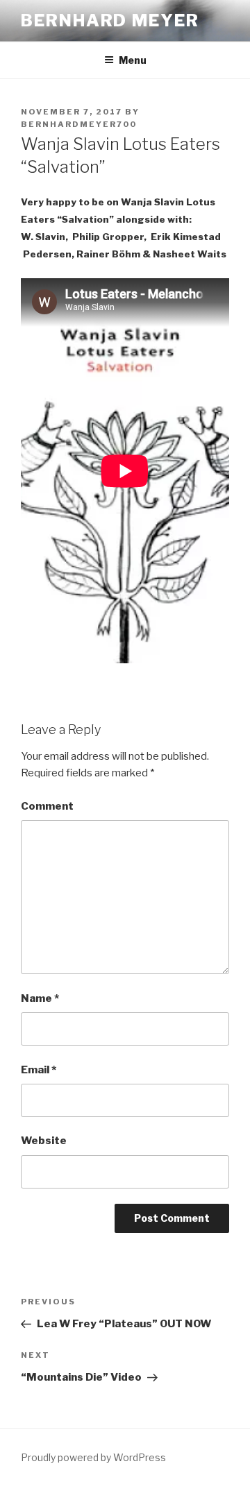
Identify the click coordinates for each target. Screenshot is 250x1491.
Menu (133, 60)
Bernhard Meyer (110, 20)
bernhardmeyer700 (79, 124)
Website (44, 1140)
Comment (47, 806)
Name (40, 998)
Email (38, 1070)
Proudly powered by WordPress (93, 1457)
